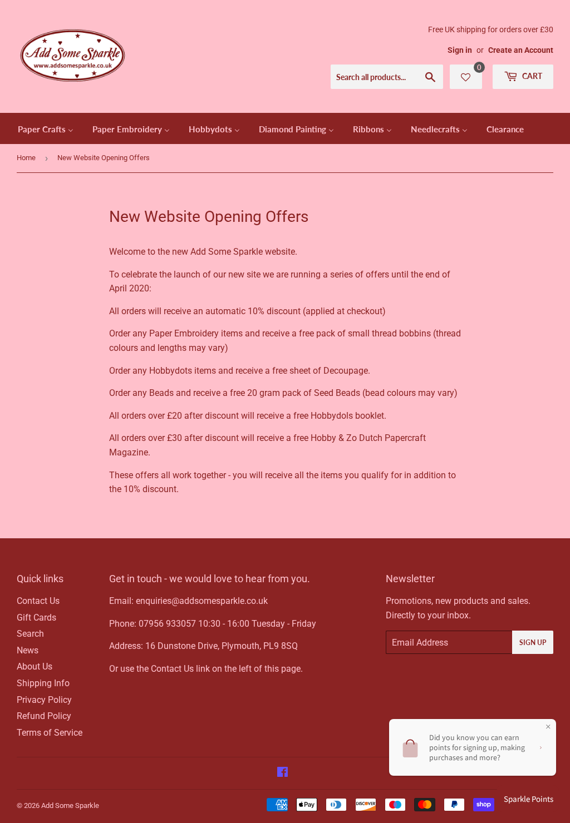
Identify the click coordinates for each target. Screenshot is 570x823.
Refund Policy (44, 716)
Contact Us (38, 601)
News (27, 650)
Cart (531, 76)
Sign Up (532, 642)
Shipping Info (43, 683)
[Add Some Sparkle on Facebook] (282, 773)
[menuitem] (45, 128)
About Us (34, 666)
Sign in (460, 50)
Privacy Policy (44, 700)
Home (26, 157)
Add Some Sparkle (70, 805)
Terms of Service (49, 732)
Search (30, 633)
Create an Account (520, 50)
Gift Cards (36, 617)
